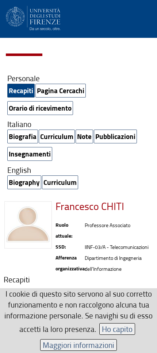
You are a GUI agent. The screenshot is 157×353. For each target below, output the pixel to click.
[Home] (33, 17)
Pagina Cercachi (60, 90)
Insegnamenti (30, 154)
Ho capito (117, 329)
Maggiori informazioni (78, 345)
